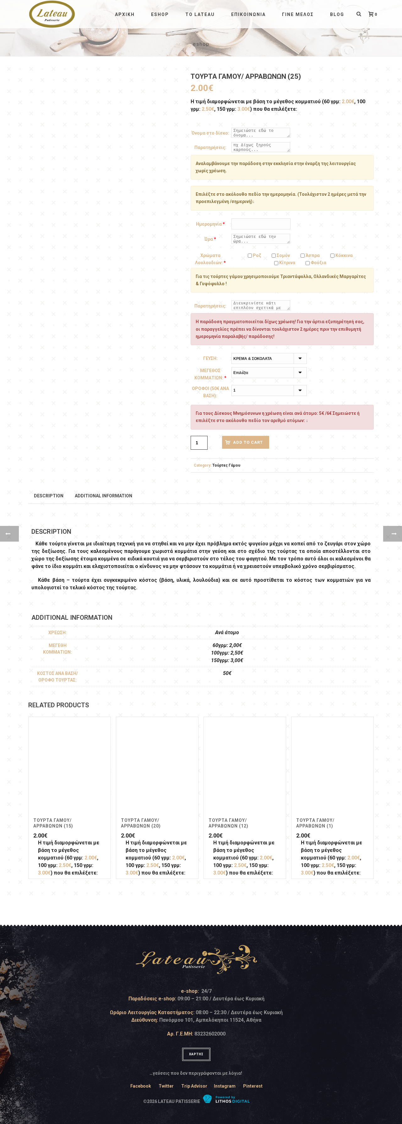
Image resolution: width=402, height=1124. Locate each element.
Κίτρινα (286, 262)
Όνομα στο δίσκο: (210, 133)
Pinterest (253, 1086)
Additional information (103, 495)
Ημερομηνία (210, 224)
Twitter (166, 1086)
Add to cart (248, 442)
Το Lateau (200, 14)
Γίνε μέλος (298, 14)
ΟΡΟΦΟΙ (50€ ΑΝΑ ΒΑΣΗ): (210, 392)
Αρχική (125, 14)
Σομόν (283, 255)
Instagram (225, 1086)
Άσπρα (312, 255)
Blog (337, 14)
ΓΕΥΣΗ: (210, 358)
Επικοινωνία (248, 14)
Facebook (140, 1086)
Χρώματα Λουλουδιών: (210, 259)
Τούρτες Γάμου (226, 465)
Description (48, 495)
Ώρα (210, 239)
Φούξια (318, 262)
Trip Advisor (194, 1086)
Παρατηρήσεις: (210, 147)
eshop (160, 14)
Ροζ (256, 255)
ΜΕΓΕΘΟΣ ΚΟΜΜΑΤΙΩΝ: (210, 374)
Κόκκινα (343, 255)
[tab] (48, 495)
